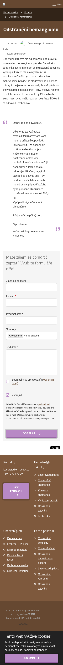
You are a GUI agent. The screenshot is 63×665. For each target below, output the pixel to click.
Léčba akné (44, 516)
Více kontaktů (16, 489)
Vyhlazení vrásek (48, 500)
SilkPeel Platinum (17, 571)
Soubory (11, 329)
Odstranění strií (46, 548)
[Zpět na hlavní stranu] (9, 4)
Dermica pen (14, 538)
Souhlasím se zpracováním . (33, 381)
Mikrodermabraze (17, 549)
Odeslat (29, 433)
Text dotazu (12, 347)
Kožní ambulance (16, 53)
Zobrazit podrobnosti (35, 650)
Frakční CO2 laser (17, 544)
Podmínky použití (31, 618)
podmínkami (44, 404)
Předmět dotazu (15, 314)
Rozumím (29, 658)
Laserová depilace (48, 474)
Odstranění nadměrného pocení (45, 558)
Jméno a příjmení (16, 281)
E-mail (11, 296)
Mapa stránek (13, 618)
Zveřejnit (17, 395)
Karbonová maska (17, 565)
